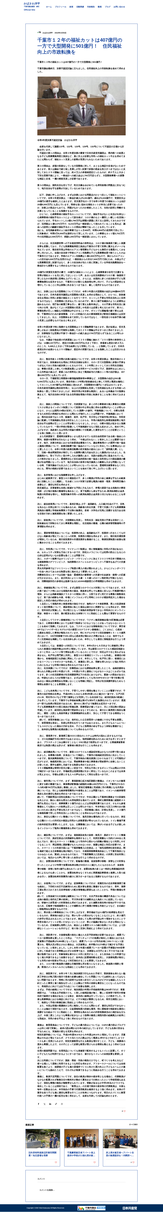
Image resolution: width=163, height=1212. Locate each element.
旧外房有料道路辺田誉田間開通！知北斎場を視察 (42, 1154)
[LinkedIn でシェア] (50, 1104)
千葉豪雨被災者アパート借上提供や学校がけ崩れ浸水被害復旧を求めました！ (81, 1154)
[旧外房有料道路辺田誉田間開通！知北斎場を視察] (43, 1138)
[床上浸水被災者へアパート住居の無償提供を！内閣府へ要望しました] (120, 1138)
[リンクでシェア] (56, 1104)
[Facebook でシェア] (38, 1104)
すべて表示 (133, 1124)
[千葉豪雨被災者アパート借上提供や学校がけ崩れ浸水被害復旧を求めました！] (81, 1138)
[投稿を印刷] (62, 1104)
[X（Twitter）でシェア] (44, 1104)
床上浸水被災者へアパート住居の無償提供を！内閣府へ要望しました (120, 1154)
